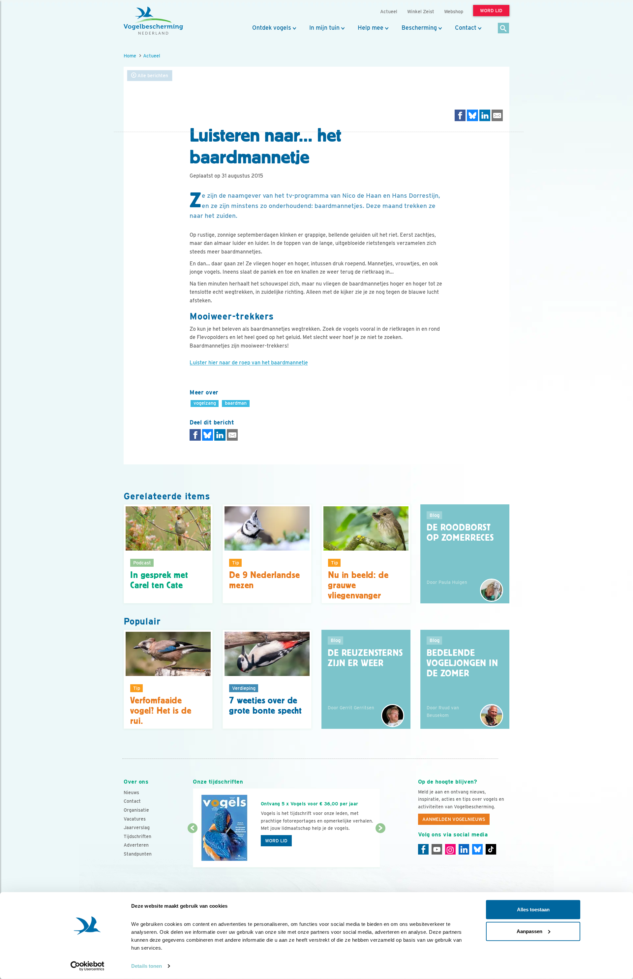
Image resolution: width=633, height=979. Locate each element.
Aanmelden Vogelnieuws (453, 819)
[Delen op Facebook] (460, 115)
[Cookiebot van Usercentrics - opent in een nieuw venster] (87, 966)
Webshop (453, 11)
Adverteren (136, 845)
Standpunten (138, 854)
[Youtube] (437, 849)
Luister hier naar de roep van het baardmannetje (249, 362)
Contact (465, 27)
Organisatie (136, 810)
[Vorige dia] (192, 848)
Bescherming (419, 27)
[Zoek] (503, 28)
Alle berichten (152, 75)
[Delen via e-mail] (497, 115)
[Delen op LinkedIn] (485, 115)
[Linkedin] (464, 849)
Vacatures (135, 819)
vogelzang (205, 403)
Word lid (276, 840)
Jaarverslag (137, 827)
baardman (236, 403)
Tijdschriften (137, 836)
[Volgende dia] (380, 848)
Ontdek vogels (271, 27)
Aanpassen (529, 931)
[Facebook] (423, 849)
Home (130, 55)
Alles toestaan (533, 909)
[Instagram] (450, 849)
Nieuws (131, 792)
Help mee (370, 27)
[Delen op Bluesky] (472, 115)
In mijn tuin (324, 27)
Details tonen (146, 966)
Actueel (151, 55)
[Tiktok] (491, 849)
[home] (153, 21)
